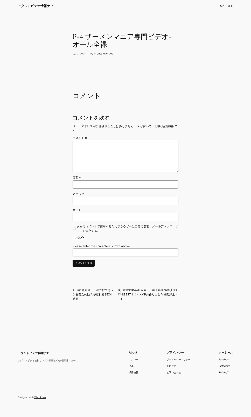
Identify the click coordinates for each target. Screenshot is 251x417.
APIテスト (226, 6)
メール (78, 193)
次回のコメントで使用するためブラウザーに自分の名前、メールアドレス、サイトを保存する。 (127, 228)
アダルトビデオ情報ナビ (35, 6)
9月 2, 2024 (79, 53)
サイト (77, 210)
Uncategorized (105, 53)
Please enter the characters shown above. (102, 246)
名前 (77, 177)
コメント (80, 138)
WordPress (40, 397)
